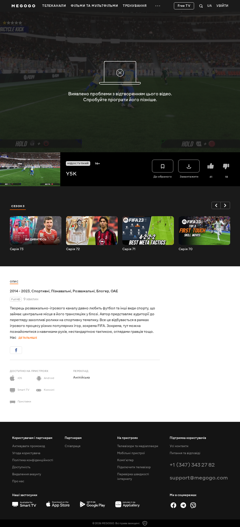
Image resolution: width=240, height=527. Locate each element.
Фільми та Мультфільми (94, 6)
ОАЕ (114, 291)
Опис (14, 281)
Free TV (184, 6)
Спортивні (40, 291)
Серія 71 (128, 249)
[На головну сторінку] (23, 6)
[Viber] (193, 505)
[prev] (216, 205)
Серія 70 (185, 249)
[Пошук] (201, 6)
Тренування (135, 6)
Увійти (222, 6)
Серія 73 (16, 249)
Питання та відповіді (185, 453)
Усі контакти (179, 446)
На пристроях (127, 438)
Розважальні (84, 291)
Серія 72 (73, 249)
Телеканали (54, 6)
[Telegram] (183, 505)
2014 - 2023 (20, 291)
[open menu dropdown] (157, 6)
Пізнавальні (61, 291)
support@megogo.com (199, 477)
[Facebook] (173, 505)
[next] (225, 205)
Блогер (102, 291)
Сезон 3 (18, 206)
